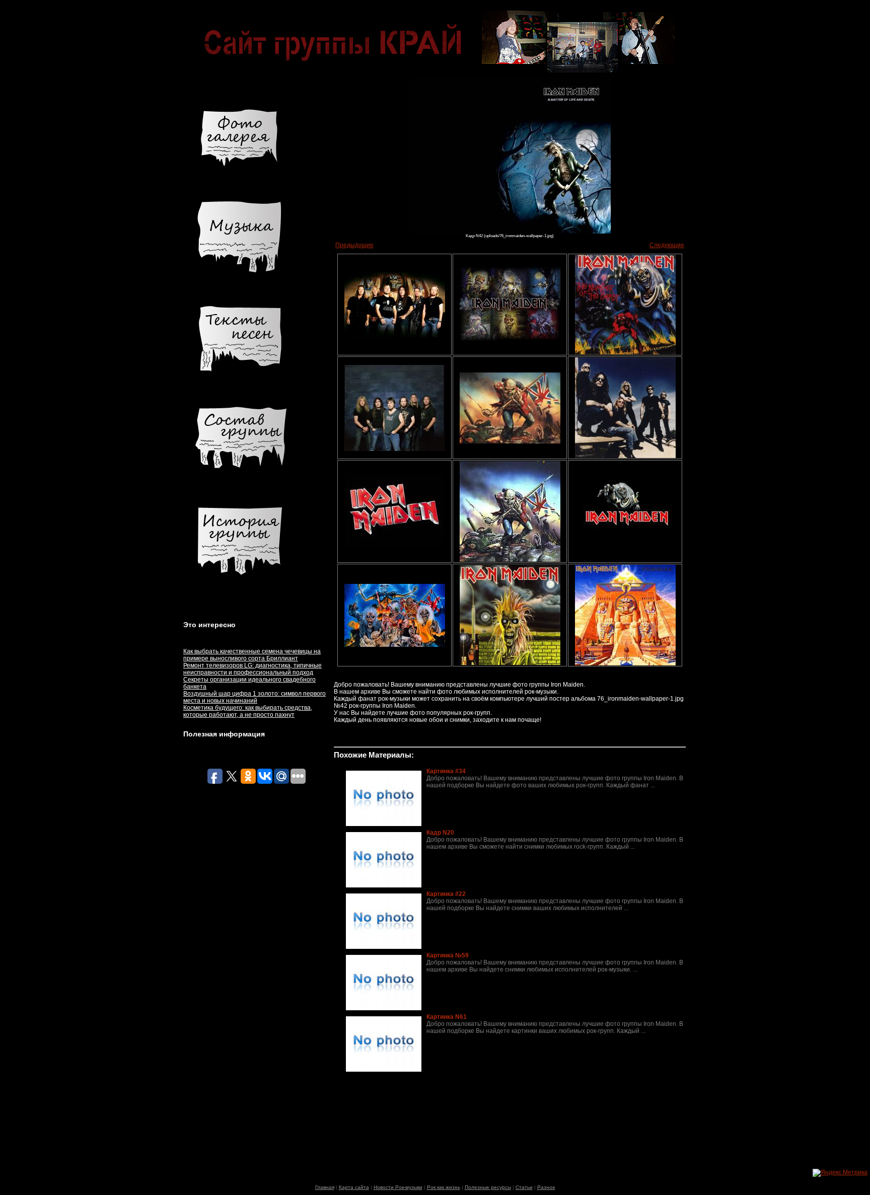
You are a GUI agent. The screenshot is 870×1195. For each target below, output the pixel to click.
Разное (546, 1187)
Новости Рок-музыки (398, 1187)
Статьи (524, 1187)
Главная (324, 1187)
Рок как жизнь (443, 1187)
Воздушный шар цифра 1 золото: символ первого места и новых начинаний (254, 697)
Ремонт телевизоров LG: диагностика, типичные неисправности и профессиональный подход (252, 669)
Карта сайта (354, 1187)
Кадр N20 (440, 832)
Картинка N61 (446, 1016)
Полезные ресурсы (488, 1187)
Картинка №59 (447, 955)
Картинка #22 (446, 894)
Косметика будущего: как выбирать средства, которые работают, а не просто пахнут (247, 711)
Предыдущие (354, 245)
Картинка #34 (446, 771)
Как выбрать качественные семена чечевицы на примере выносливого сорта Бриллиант (252, 655)
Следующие (666, 245)
